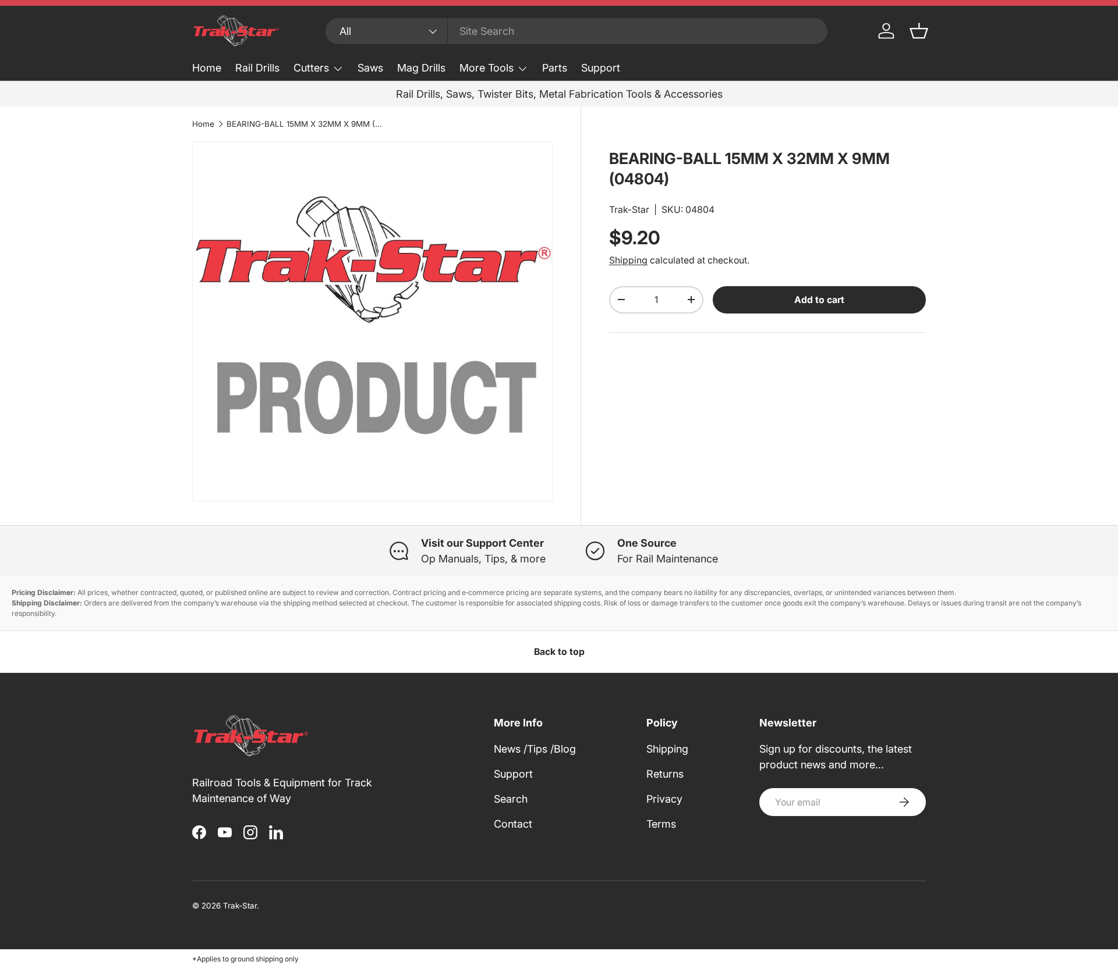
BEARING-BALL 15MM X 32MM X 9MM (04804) (305, 124)
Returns (665, 774)
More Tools (486, 68)
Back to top (559, 651)
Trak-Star (629, 209)
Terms (661, 824)
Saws (370, 68)
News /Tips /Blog (535, 749)
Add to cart (819, 299)
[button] (919, 31)
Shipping (628, 260)
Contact (513, 824)
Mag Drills (421, 68)
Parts (554, 68)
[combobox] (576, 31)
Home (206, 68)
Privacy (664, 799)
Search (511, 799)
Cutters (311, 68)
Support (600, 68)
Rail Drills (257, 68)
